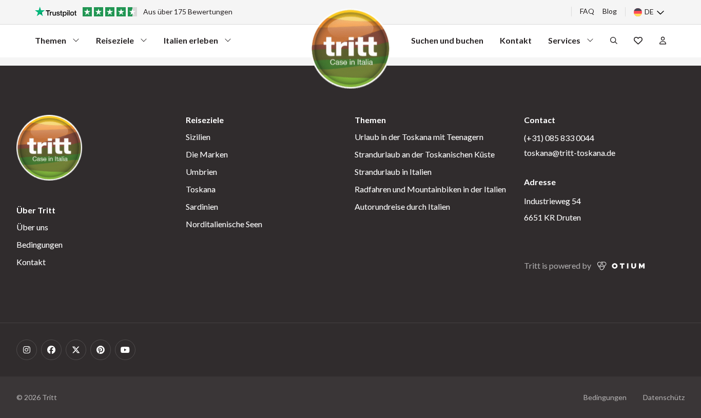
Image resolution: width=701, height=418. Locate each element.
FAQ (587, 11)
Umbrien (201, 171)
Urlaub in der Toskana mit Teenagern (419, 137)
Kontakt (516, 40)
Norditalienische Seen (224, 224)
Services (566, 42)
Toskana (201, 189)
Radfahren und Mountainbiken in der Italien (430, 189)
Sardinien (202, 206)
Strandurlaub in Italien (393, 171)
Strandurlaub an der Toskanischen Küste (425, 154)
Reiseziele (115, 42)
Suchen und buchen (447, 40)
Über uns (32, 227)
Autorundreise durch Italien (402, 206)
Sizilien (198, 137)
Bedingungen (39, 244)
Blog (609, 11)
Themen (53, 42)
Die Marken (207, 154)
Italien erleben (191, 42)
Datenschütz (664, 397)
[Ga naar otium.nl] (621, 266)
